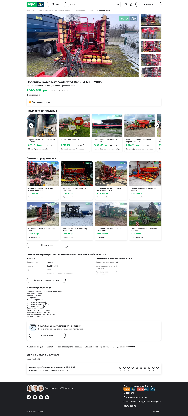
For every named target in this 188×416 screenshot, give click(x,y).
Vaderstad (51, 262)
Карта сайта (129, 406)
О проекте (128, 393)
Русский (156, 412)
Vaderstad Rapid (33, 359)
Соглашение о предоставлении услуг (142, 401)
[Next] (156, 125)
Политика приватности (135, 397)
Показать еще (47, 245)
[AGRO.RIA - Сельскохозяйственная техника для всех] (37, 4)
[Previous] (31, 125)
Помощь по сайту (59, 388)
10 (157, 370)
